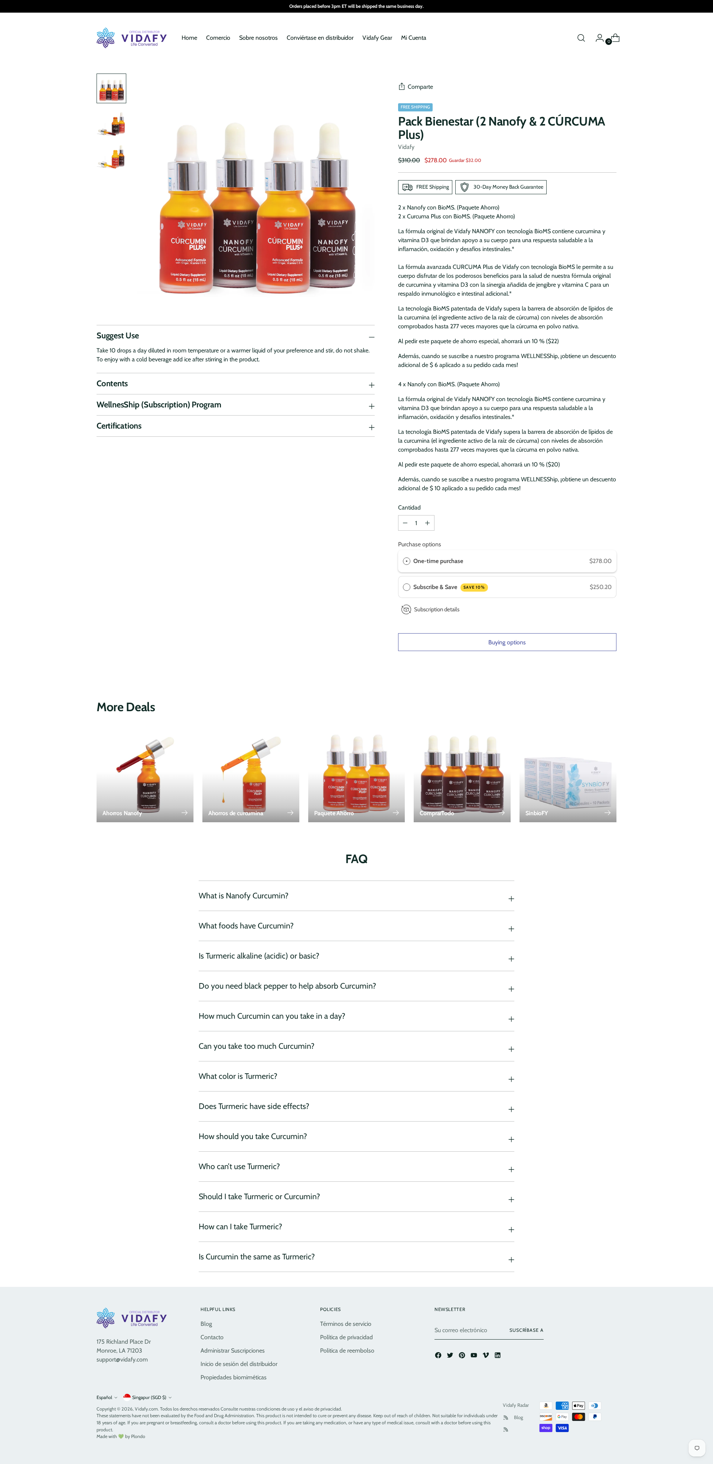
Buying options (507, 642)
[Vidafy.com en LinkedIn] (498, 1356)
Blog (206, 1323)
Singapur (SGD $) (149, 1397)
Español (104, 1397)
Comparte (420, 86)
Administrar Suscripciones (233, 1350)
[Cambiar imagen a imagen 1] (111, 88)
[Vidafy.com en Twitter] (450, 1356)
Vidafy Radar (516, 1405)
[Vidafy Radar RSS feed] (506, 1418)
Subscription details (436, 609)
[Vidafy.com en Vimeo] (486, 1356)
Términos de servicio (345, 1323)
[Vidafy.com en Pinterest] (462, 1356)
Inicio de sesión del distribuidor (239, 1363)
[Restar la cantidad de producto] (427, 522)
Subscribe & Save (449, 587)
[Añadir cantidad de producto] (405, 522)
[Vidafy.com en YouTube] (474, 1356)
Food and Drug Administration (224, 1415)
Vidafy (406, 146)
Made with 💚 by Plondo (121, 1436)
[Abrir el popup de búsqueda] (581, 37)
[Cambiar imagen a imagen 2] (111, 122)
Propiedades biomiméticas (234, 1377)
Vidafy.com (146, 1409)
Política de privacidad (346, 1337)
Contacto (212, 1337)
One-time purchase (438, 561)
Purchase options (419, 544)
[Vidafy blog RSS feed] (506, 1429)
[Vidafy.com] (134, 37)
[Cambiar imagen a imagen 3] (111, 157)
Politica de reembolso (347, 1350)
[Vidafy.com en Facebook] (438, 1356)
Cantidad (409, 507)
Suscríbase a (526, 1330)
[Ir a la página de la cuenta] (596, 37)
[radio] (406, 561)
